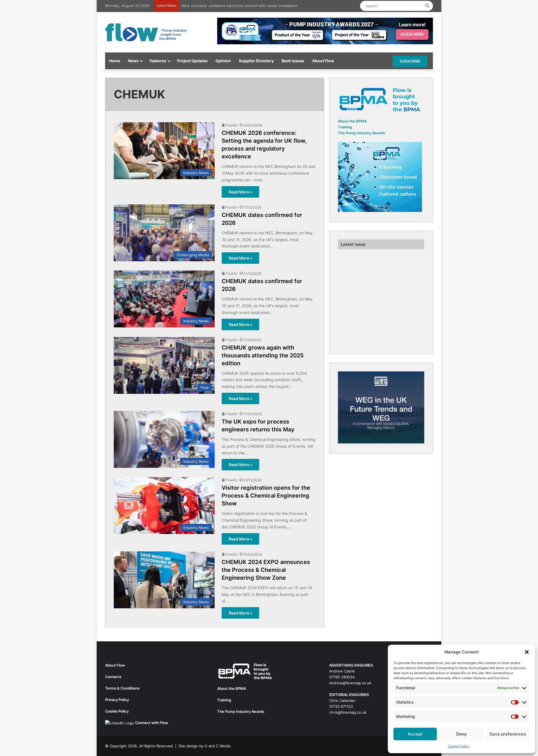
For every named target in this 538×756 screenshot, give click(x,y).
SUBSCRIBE (410, 61)
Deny (461, 734)
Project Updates (192, 60)
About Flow (323, 60)
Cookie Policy (459, 746)
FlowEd (231, 125)
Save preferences (508, 734)
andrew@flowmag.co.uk (350, 683)
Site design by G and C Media (204, 746)
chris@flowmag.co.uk (348, 712)
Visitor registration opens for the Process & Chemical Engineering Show (266, 495)
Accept (415, 734)
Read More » (240, 191)
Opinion (223, 60)
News (133, 60)
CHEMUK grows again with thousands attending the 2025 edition (263, 355)
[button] (527, 652)
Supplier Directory (256, 60)
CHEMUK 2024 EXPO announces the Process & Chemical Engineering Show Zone (266, 570)
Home (114, 60)
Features (158, 60)
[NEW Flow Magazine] (147, 32)
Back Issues (293, 60)
